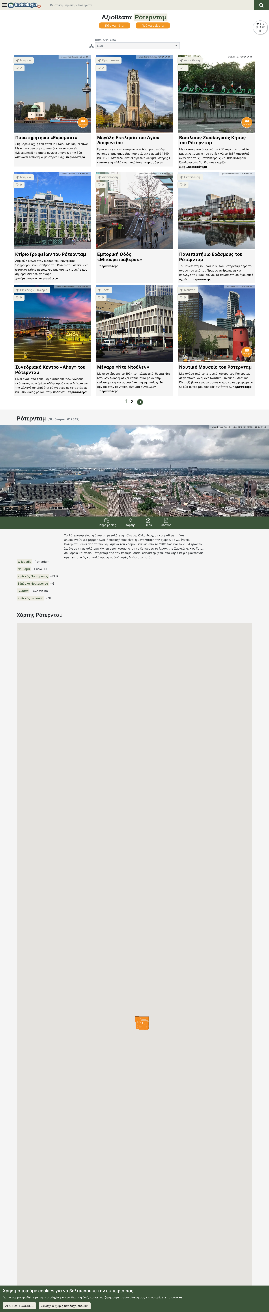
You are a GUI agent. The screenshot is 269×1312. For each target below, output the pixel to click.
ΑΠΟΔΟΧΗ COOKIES (19, 1306)
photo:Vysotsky (233, 286)
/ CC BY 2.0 (83, 57)
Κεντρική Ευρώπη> (63, 5)
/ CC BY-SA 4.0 (82, 174)
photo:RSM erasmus (230, 174)
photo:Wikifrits (164, 286)
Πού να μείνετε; (153, 25)
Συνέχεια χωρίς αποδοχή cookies (64, 1306)
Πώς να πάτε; (114, 25)
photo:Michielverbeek (148, 174)
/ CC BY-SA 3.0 (246, 57)
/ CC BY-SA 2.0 (164, 57)
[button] (107, 523)
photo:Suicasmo (68, 174)
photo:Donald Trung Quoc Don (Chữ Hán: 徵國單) (232, 427)
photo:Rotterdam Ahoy (66, 286)
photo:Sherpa (233, 57)
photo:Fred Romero (69, 57)
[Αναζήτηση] (261, 5)
